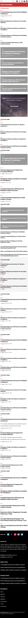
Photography (3, 601)
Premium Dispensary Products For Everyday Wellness (13, 21)
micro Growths (6, 5)
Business (2, 594)
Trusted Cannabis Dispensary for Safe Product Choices (11, 43)
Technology (3, 606)
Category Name (5, 119)
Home (1, 591)
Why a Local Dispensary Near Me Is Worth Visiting (13, 251)
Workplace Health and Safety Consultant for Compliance (13, 29)
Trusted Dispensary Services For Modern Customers (13, 12)
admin (3, 15)
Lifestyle (2, 596)
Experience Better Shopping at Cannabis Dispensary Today (11, 241)
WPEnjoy (12, 613)
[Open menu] (1, 1)
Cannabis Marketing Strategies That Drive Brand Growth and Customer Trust (13, 247)
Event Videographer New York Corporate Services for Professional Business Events (13, 255)
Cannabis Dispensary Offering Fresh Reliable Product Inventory (13, 36)
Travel (1, 603)
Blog (1, 10)
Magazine (2, 599)
